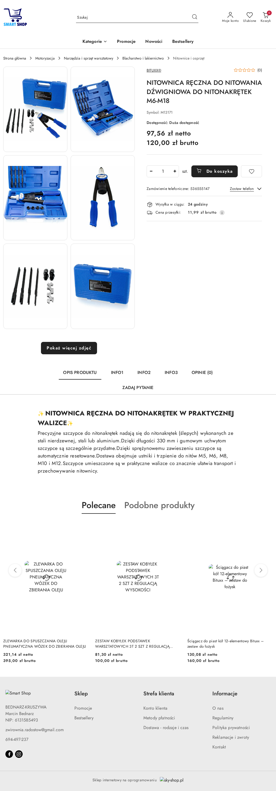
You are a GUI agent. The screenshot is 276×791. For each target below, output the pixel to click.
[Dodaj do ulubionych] (251, 171)
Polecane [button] (99, 505)
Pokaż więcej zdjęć (69, 348)
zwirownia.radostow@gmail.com (34, 730)
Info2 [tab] (144, 372)
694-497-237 (16, 739)
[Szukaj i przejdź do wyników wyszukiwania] (194, 17)
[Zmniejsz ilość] (151, 171)
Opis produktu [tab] (80, 372)
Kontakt (219, 747)
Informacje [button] (224, 694)
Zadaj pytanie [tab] (137, 387)
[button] (94, 42)
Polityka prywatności (231, 727)
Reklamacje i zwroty (230, 737)
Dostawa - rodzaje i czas (165, 727)
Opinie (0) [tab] (202, 372)
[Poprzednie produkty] (15, 570)
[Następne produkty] (261, 570)
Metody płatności (159, 718)
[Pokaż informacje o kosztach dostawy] (222, 213)
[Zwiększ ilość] (175, 171)
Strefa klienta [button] (158, 694)
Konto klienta (155, 708)
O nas (217, 708)
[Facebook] (9, 754)
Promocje (83, 708)
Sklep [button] (81, 694)
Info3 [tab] (171, 372)
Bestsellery (84, 718)
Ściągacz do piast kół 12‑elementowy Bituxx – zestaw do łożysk (133, 643)
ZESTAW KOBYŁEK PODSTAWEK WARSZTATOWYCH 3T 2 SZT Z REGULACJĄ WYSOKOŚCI (40, 643)
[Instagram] (19, 754)
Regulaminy (223, 718)
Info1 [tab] (117, 372)
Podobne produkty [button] (159, 505)
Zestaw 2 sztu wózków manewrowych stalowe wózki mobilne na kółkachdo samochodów (225, 643)
